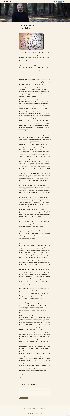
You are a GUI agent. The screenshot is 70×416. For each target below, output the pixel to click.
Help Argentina (23, 65)
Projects (55, 1)
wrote (49, 324)
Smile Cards (24, 218)
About (63, 1)
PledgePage (34, 178)
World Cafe (31, 55)
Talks (50, 1)
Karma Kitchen (46, 218)
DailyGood (34, 175)
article (24, 161)
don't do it (26, 235)
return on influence (31, 343)
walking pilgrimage (28, 252)
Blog (60, 1)
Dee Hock (21, 59)
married (34, 370)
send (35, 302)
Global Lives (30, 65)
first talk (45, 367)
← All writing (22, 377)
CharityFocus (38, 79)
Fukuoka (29, 81)
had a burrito (24, 260)
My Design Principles (26, 93)
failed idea (48, 123)
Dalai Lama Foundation (46, 64)
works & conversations (31, 219)
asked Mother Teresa (39, 197)
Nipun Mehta (8, 1)
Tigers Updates (39, 327)
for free (24, 115)
